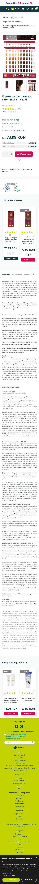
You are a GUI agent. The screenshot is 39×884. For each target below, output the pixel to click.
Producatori (19, 796)
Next (33, 692)
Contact (19, 839)
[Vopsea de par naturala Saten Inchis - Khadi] (7, 85)
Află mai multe (6, 873)
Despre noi (19, 834)
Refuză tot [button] (29, 880)
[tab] (6, 274)
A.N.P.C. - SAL (19, 850)
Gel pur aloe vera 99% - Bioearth (28, 699)
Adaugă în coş (10, 258)
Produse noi (19, 801)
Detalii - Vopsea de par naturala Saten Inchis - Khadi (18, 27)
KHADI (16, 120)
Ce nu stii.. (19, 819)
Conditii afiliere (19, 760)
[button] (19, 875)
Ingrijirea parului (16, 17)
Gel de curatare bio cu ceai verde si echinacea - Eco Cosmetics (11, 700)
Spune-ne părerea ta (9, 112)
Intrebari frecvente (19, 770)
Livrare (19, 757)
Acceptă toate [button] (11, 880)
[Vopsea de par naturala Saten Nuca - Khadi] (28, 219)
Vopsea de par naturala (12, 21)
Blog (19, 816)
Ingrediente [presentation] (17, 274)
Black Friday (19, 806)
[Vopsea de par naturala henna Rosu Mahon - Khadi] (11, 219)
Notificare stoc (23, 154)
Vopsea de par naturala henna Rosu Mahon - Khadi (11, 240)
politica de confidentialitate (15, 737)
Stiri (19, 821)
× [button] (36, 857)
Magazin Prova (19, 813)
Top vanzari (19, 804)
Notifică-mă (28, 260)
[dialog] (19, 869)
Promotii (19, 798)
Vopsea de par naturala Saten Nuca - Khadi (28, 241)
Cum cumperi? (19, 755)
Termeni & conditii (19, 836)
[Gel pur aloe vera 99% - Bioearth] (28, 680)
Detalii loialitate (19, 763)
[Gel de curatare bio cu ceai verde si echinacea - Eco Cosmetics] (11, 680)
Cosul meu (19, 788)
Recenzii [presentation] (27, 274)
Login (19, 778)
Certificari (19, 852)
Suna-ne (21, 747)
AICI (15, 514)
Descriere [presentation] (6, 274)
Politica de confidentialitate (19, 842)
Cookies (19, 847)
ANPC (19, 844)
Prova (5, 17)
